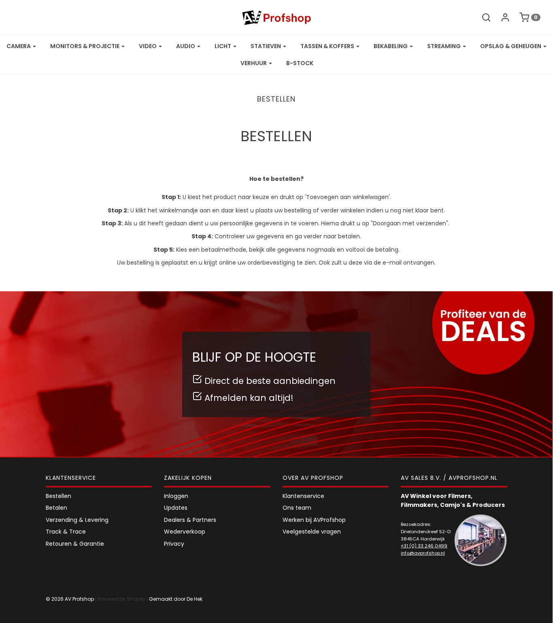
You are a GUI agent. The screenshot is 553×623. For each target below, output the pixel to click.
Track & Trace (66, 532)
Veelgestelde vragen (312, 532)
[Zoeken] (482, 17)
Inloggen (176, 496)
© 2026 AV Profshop (70, 598)
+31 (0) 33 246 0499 (424, 545)
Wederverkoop (184, 532)
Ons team (297, 508)
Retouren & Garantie (75, 544)
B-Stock (299, 63)
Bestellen (58, 496)
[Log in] (501, 17)
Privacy (174, 544)
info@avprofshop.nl (423, 553)
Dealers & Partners (190, 520)
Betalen (56, 508)
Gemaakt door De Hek (175, 598)
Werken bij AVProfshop (314, 520)
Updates (175, 508)
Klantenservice (303, 496)
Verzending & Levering (77, 520)
